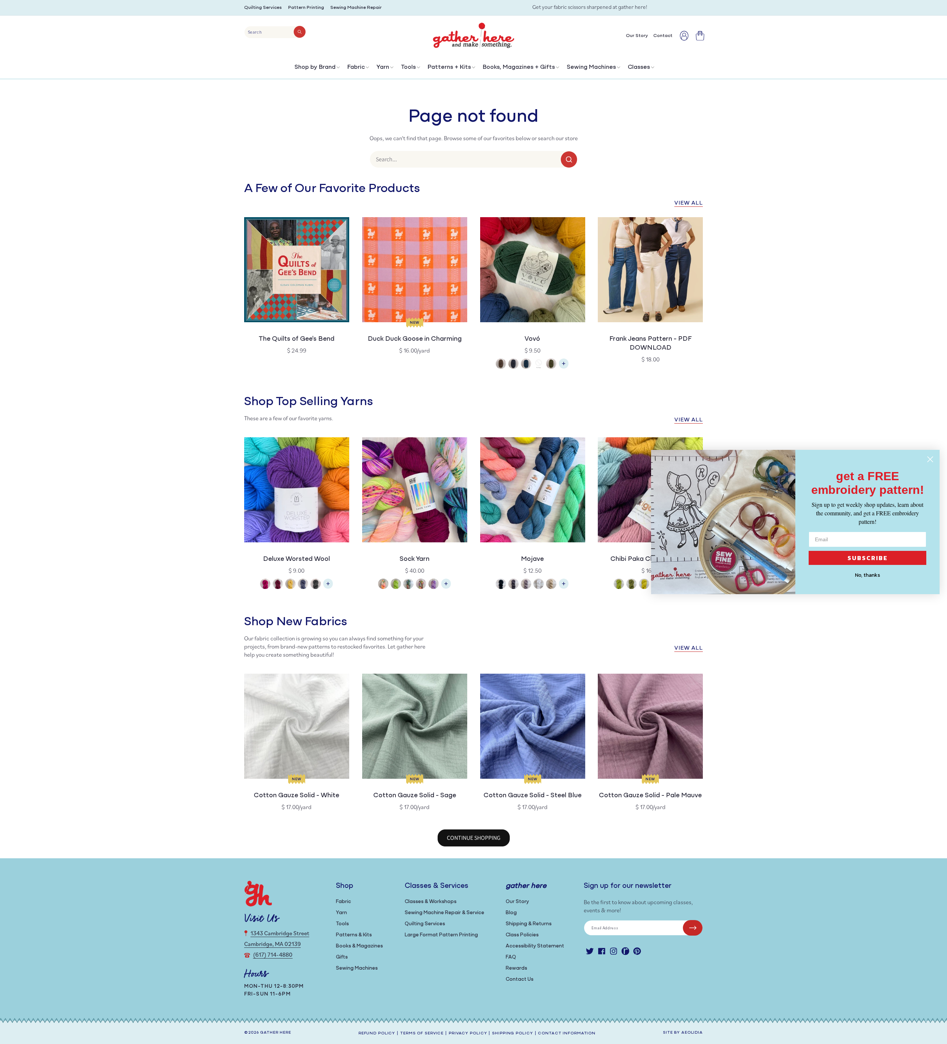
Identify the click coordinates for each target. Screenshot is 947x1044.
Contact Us (519, 979)
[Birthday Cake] (433, 585)
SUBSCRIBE (867, 557)
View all (688, 203)
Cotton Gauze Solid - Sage (414, 795)
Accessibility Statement (535, 946)
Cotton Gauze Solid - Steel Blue (532, 795)
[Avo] (396, 585)
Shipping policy (512, 1033)
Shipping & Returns (529, 924)
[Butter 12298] (290, 585)
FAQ (511, 957)
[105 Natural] (551, 585)
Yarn (383, 67)
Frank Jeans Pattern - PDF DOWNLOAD (650, 343)
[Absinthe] (619, 585)
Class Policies (522, 935)
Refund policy (376, 1033)
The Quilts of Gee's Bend (296, 339)
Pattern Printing (306, 7)
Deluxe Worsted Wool (296, 559)
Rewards (516, 968)
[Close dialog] (930, 459)
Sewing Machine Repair (356, 7)
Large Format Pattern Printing (441, 935)
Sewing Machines (591, 67)
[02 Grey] (513, 364)
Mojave (532, 559)
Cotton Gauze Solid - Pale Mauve (650, 795)
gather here (275, 1033)
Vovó (532, 339)
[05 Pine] (551, 364)
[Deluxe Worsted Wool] (328, 587)
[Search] (300, 32)
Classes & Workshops (430, 902)
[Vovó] (564, 367)
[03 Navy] (526, 364)
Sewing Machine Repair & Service (444, 913)
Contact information (567, 1033)
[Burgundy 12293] (278, 585)
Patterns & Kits (354, 935)
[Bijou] (421, 585)
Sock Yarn (414, 559)
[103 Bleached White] (538, 585)
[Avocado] (631, 585)
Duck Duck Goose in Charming (415, 339)
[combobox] (275, 32)
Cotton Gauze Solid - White (296, 795)
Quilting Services (263, 7)
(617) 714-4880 (273, 954)
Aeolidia (692, 1033)
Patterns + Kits (449, 67)
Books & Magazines (359, 946)
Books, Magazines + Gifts (519, 67)
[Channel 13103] (303, 585)
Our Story (517, 902)
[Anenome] (383, 585)
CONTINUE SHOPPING (474, 838)
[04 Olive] (538, 364)
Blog (511, 913)
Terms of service (422, 1033)
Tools (408, 67)
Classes (639, 67)
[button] (316, 69)
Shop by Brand (315, 67)
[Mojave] (564, 587)
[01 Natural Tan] (501, 364)
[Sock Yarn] (446, 587)
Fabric (356, 67)
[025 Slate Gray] (513, 585)
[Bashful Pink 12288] (265, 585)
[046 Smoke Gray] (526, 585)
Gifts (342, 957)
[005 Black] (501, 585)
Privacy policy (468, 1033)
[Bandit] (408, 585)
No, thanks (867, 575)
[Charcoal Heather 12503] (315, 585)
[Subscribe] (692, 928)
